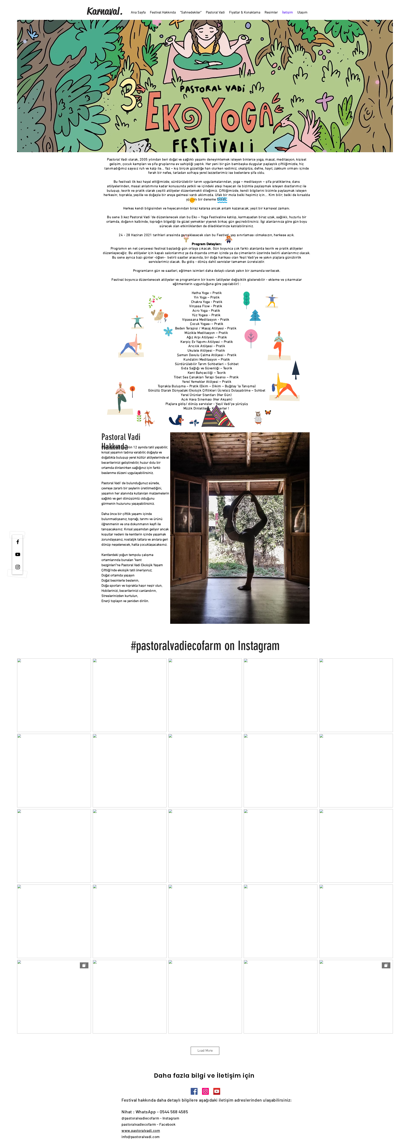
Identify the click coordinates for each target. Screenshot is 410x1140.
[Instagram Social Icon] (205, 1091)
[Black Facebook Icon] (18, 542)
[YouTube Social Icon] (216, 1091)
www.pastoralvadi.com (141, 1130)
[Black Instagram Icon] (18, 567)
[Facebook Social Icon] (194, 1091)
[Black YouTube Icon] (18, 554)
